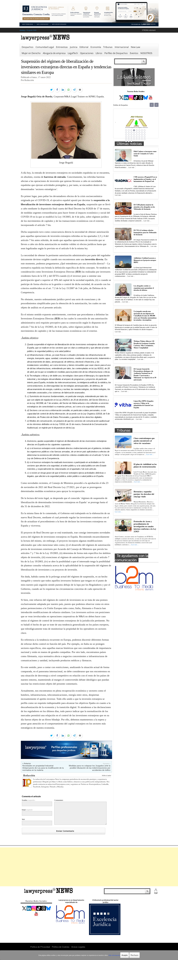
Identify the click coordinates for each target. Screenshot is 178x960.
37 (137, 139)
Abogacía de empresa (54, 53)
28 (134, 137)
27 (131, 137)
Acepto (125, 955)
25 (126, 137)
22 (139, 134)
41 (126, 141)
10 (129, 132)
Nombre (28, 800)
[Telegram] (74, 89)
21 (137, 134)
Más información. (114, 955)
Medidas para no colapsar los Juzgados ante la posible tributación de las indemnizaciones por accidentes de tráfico (89, 768)
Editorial (84, 47)
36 (134, 139)
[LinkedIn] (62, 89)
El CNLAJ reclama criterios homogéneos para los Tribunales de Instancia (145, 232)
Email (27, 810)
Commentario (58, 800)
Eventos (134, 53)
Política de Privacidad (40, 946)
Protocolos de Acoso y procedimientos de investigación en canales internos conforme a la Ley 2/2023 (145, 526)
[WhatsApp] (68, 89)
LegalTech (73, 53)
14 (139, 132)
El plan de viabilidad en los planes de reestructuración (145, 465)
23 (142, 134)
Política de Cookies (60, 946)
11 (131, 132)
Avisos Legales (78, 946)
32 (144, 137)
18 (129, 134)
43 (131, 141)
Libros (99, 53)
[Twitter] (51, 89)
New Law (135, 47)
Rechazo (134, 955)
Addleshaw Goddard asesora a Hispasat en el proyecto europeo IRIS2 (145, 260)
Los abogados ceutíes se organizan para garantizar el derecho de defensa (144, 288)
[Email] (79, 89)
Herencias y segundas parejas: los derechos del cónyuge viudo (144, 494)
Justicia (73, 47)
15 (142, 132)
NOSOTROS (146, 53)
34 (129, 139)
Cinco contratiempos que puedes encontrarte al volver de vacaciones (144, 441)
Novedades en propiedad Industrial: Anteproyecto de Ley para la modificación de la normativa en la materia (43, 768)
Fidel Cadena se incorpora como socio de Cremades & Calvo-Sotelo (145, 153)
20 (134, 134)
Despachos (27, 47)
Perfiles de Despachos (116, 53)
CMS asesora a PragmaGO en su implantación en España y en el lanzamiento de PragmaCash (145, 179)
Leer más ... (132, 167)
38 (139, 139)
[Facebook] (57, 89)
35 (131, 139)
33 (126, 139)
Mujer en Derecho (31, 53)
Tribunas (108, 47)
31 (142, 137)
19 (131, 134)
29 (137, 137)
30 (139, 137)
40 (144, 139)
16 (144, 132)
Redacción (29, 775)
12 (134, 132)
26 (129, 137)
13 (137, 132)
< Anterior (26, 763)
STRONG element (148, 30)
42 (129, 141)
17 (126, 134)
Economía (96, 47)
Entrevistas (62, 47)
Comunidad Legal (45, 47)
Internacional (122, 47)
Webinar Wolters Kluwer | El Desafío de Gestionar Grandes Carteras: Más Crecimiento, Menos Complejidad (144, 344)
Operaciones (86, 53)
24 (144, 134)
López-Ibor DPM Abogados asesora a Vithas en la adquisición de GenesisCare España (144, 404)
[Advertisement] (89, 866)
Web (23, 819)
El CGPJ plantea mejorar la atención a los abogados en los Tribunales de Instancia (144, 207)
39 (142, 139)
